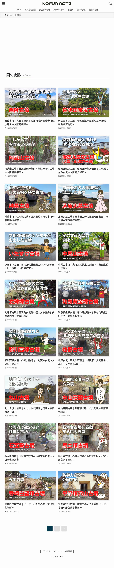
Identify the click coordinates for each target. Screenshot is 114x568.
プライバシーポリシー (51, 551)
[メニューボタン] (3, 3)
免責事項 (68, 551)
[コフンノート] (57, 3)
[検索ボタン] (110, 3)
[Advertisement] (57, 40)
